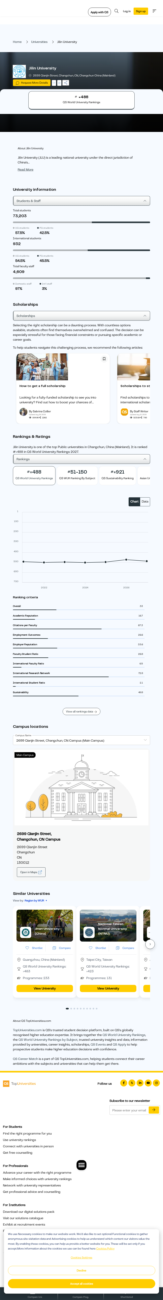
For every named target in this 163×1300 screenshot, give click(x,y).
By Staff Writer (139, 411)
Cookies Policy (105, 1248)
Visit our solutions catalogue (23, 1218)
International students (27, 238)
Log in (127, 11)
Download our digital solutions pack (28, 1212)
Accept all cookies (81, 1283)
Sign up (141, 11)
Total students (22, 210)
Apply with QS (99, 12)
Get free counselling (17, 1153)
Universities (39, 42)
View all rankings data (79, 711)
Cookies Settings (81, 1257)
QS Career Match (25, 1059)
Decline (81, 1270)
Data (145, 502)
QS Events (98, 1045)
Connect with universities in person (28, 1146)
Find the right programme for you (27, 1134)
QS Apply (119, 1045)
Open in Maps (29, 872)
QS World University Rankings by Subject (48, 1040)
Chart (134, 502)
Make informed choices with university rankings (37, 1179)
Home (17, 42)
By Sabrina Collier (40, 411)
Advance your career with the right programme (37, 1173)
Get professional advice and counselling (31, 1192)
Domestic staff (23, 283)
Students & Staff (28, 201)
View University (45, 988)
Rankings (23, 459)
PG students (46, 228)
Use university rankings (19, 1140)
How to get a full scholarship (42, 386)
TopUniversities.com (27, 1030)
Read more (25, 170)
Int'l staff (47, 283)
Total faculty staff (23, 266)
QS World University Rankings (124, 1035)
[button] (150, 944)
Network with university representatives (32, 1185)
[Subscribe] (154, 1110)
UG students (22, 228)
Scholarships (25, 316)
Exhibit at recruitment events (24, 1225)
